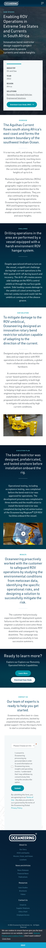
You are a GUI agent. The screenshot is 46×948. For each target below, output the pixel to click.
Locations (23, 860)
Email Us (23, 905)
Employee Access (23, 915)
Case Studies (23, 887)
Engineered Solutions (16, 98)
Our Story (23, 849)
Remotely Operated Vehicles (19, 94)
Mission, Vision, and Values (23, 856)
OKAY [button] (23, 945)
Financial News (23, 873)
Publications (23, 877)
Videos (23, 894)
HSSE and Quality (23, 853)
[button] (23, 533)
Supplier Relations (23, 908)
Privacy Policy (16, 808)
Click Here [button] (6, 939)
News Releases (23, 870)
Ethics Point (23, 912)
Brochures (23, 891)
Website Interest (36, 744)
